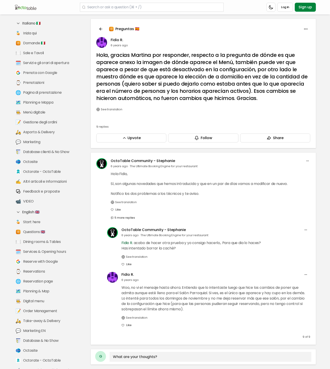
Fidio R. (117, 39)
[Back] (100, 28)
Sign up (305, 7)
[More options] (307, 161)
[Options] (305, 28)
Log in (285, 7)
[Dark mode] (270, 7)
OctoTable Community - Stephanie (143, 160)
